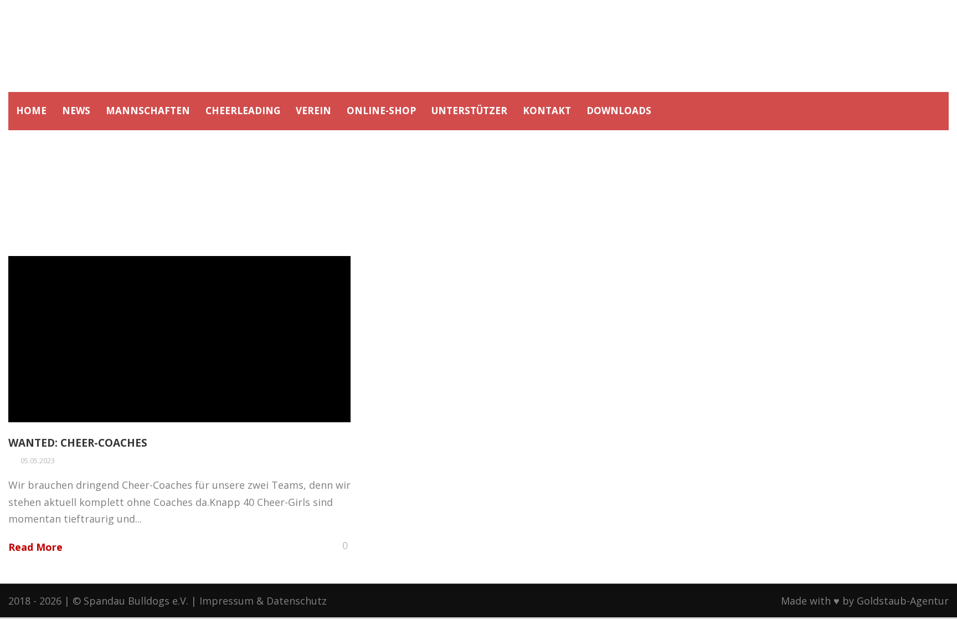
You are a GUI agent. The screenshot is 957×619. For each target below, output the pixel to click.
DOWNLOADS (618, 110)
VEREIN (313, 110)
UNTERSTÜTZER (469, 110)
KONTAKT (547, 110)
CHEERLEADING (242, 110)
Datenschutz (296, 600)
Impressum (226, 600)
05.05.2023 (37, 460)
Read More (35, 547)
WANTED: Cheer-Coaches (77, 443)
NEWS (76, 110)
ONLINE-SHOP (381, 110)
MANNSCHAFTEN (148, 110)
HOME (31, 110)
